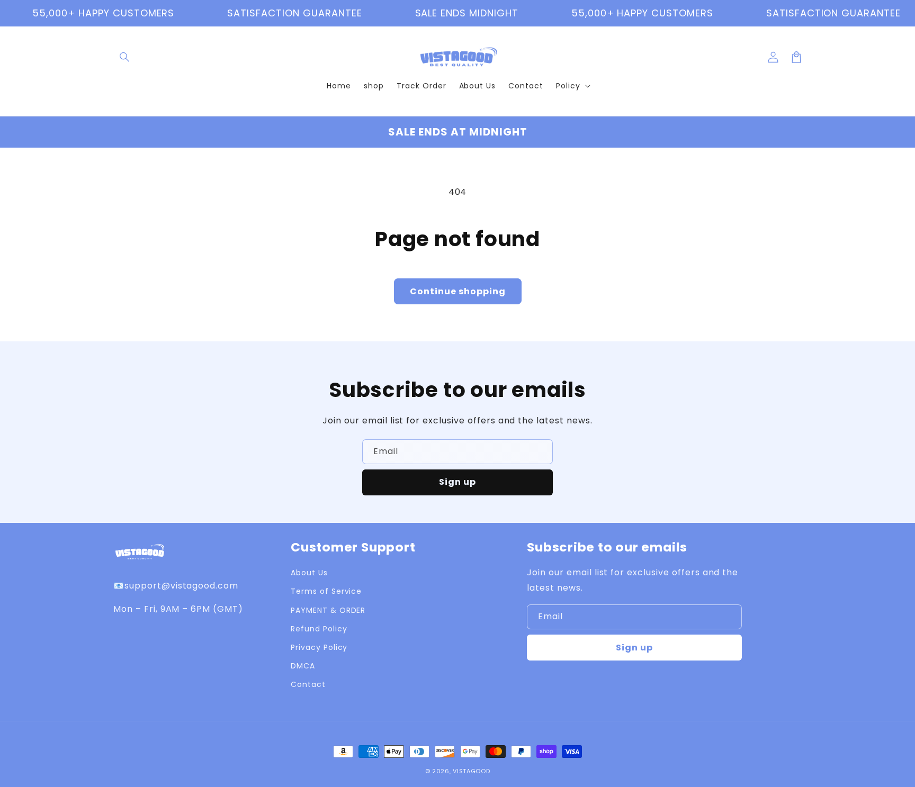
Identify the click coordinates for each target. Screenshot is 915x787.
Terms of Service (326, 591)
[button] (125, 57)
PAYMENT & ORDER (328, 610)
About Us (309, 572)
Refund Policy (319, 628)
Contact (308, 684)
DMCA (303, 666)
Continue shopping (458, 291)
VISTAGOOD (471, 771)
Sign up (457, 482)
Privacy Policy (319, 647)
